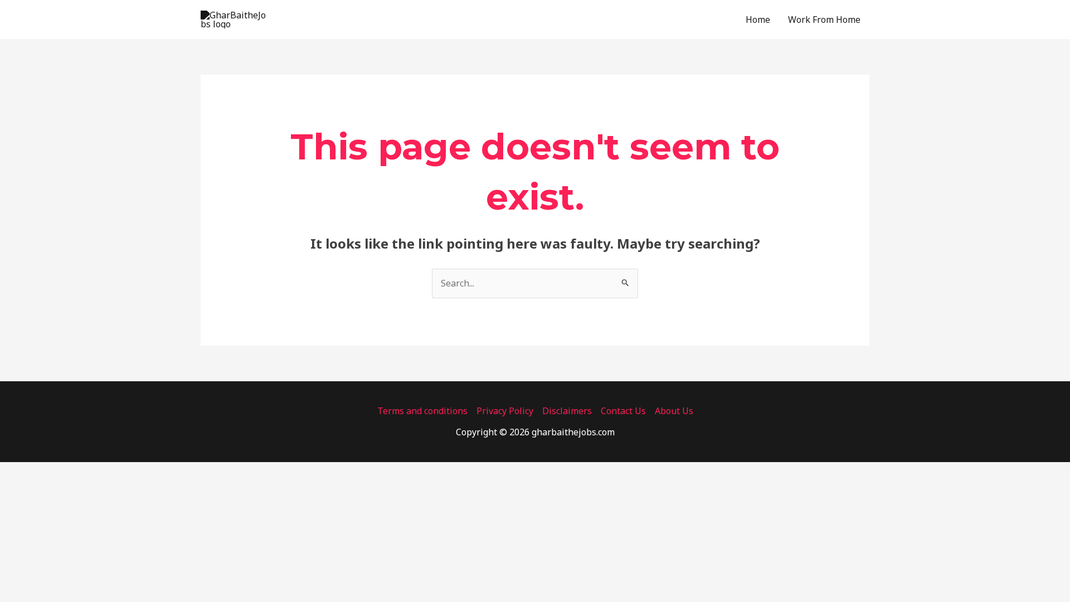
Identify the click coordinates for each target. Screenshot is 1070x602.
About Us (674, 411)
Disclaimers (567, 411)
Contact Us (623, 411)
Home (758, 19)
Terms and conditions (422, 411)
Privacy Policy (504, 411)
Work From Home (824, 19)
